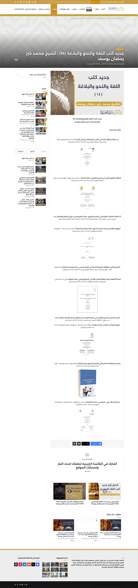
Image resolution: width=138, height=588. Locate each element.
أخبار (103, 9)
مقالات (82, 9)
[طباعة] (74, 444)
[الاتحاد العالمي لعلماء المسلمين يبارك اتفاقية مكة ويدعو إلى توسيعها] (64, 575)
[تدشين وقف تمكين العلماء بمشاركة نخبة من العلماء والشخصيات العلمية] (41, 202)
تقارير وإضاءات (65, 9)
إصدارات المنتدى (30, 9)
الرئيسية (120, 18)
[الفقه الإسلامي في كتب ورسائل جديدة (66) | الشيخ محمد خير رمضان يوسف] (63, 525)
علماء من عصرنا (44, 9)
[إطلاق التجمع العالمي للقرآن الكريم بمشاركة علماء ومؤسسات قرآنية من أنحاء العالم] (41, 180)
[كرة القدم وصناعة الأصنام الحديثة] (41, 113)
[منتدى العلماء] (116, 9)
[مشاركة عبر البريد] (79, 444)
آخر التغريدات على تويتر (38, 74)
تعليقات (20, 151)
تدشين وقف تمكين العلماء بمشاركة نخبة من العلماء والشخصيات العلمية (69, 2)
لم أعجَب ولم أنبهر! (28, 94)
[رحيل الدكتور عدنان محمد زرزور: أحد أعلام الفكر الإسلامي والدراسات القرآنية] (41, 169)
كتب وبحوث (114, 18)
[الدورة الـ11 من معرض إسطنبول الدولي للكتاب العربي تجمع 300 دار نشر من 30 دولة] (41, 191)
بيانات (97, 9)
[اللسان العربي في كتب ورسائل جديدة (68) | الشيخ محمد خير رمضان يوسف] (87, 525)
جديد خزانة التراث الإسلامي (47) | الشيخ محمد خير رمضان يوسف (110, 534)
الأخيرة (43, 151)
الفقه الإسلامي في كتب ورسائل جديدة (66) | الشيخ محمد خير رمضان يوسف (65, 534)
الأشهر (32, 151)
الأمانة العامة (19, 9)
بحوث (55, 9)
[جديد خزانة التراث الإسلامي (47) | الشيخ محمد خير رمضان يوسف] (110, 525)
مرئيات (74, 9)
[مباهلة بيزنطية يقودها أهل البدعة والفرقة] (41, 105)
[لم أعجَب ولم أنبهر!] (41, 96)
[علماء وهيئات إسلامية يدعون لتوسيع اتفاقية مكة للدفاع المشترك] (46, 570)
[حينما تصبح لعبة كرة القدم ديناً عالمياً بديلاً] (41, 122)
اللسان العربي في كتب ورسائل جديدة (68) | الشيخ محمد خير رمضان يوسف (87, 534)
